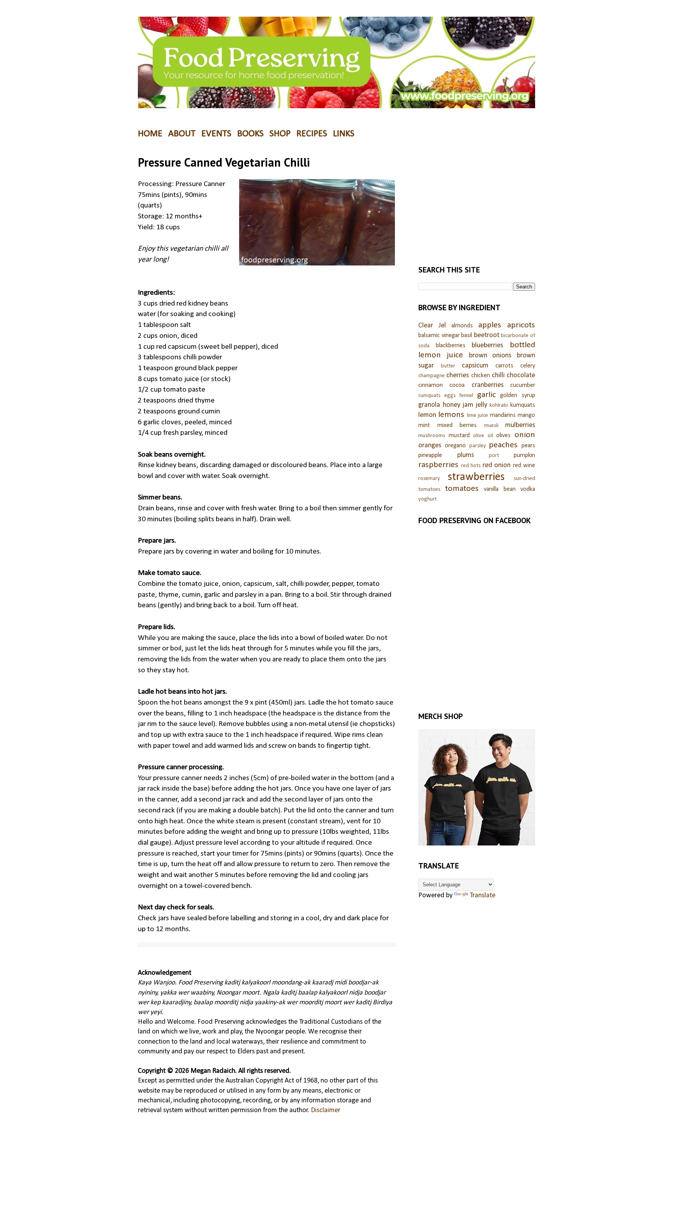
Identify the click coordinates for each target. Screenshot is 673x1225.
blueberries (487, 345)
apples (489, 325)
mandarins (503, 415)
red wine (524, 465)
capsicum (475, 365)
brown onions (490, 355)
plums (465, 455)
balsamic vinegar (439, 335)
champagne (431, 376)
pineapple (430, 455)
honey (451, 405)
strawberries (476, 477)
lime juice (477, 415)
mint (424, 425)
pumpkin (524, 455)
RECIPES (311, 134)
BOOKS (250, 134)
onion (524, 435)
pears (528, 446)
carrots (504, 366)
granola (429, 405)
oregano (455, 446)
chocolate (521, 375)
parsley (477, 446)
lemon (427, 415)
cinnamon (430, 385)
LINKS (343, 134)
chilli (498, 375)
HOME (150, 134)
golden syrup (517, 395)
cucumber (522, 385)
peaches (503, 445)
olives (503, 435)
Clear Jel (432, 325)
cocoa (457, 385)
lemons (451, 415)
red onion (497, 465)
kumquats (522, 405)
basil (466, 335)
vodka (527, 489)
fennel (466, 396)
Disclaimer (325, 1110)
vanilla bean (500, 489)
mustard (459, 435)
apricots (521, 325)
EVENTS (216, 134)
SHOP (280, 134)
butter (448, 366)
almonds (462, 326)
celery (527, 366)
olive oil (483, 436)
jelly (481, 405)
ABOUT (182, 134)
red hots (471, 466)
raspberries (438, 465)
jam (468, 405)
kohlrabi (499, 405)
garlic (486, 395)
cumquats (429, 396)
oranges (429, 445)
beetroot (486, 335)
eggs (450, 396)
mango (526, 415)
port (494, 456)
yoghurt (427, 499)
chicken (480, 376)
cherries (457, 375)
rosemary (429, 479)
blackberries (450, 346)
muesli (491, 426)
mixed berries (457, 425)
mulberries (520, 425)
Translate (482, 895)
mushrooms (431, 436)
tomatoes (462, 489)
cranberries (488, 385)
